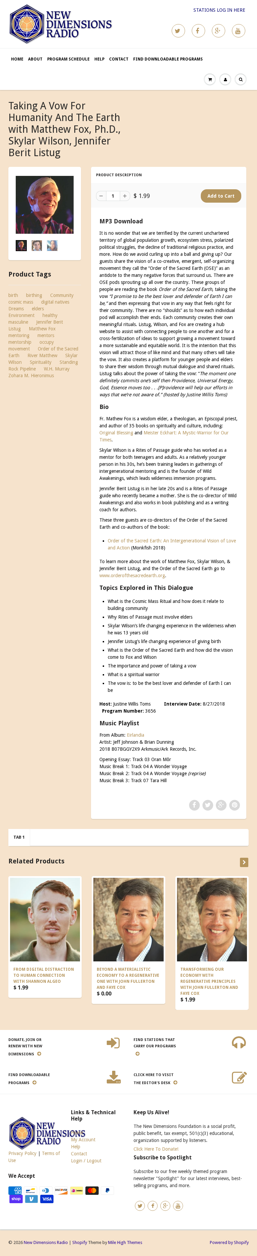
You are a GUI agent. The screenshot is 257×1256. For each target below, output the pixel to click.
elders (38, 308)
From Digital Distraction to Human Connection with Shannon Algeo (43, 975)
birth (13, 295)
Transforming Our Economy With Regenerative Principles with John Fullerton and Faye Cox (209, 981)
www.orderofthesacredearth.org (132, 575)
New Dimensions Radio (46, 1242)
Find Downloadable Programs (168, 59)
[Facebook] (198, 30)
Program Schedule (68, 59)
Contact (118, 59)
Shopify (79, 1242)
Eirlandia (135, 735)
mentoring (18, 335)
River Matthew (42, 355)
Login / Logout (86, 1160)
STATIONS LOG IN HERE (219, 10)
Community (62, 295)
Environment (21, 315)
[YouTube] (238, 30)
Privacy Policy (22, 1153)
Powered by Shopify (229, 1242)
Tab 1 (19, 837)
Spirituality (41, 362)
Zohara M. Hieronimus (31, 375)
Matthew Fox (42, 328)
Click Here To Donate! (156, 1149)
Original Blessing (116, 432)
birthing (34, 295)
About (35, 59)
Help (99, 59)
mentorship (19, 342)
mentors (45, 335)
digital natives (55, 302)
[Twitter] (178, 30)
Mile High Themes (125, 1242)
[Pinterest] (218, 30)
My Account (83, 1139)
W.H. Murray (57, 369)
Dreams (16, 308)
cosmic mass (20, 302)
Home (17, 59)
